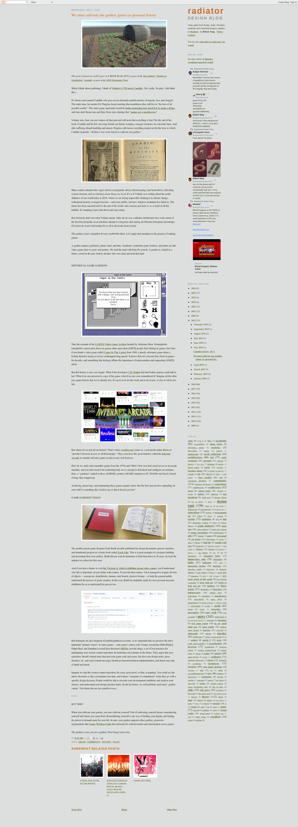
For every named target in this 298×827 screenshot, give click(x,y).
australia (207, 460)
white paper (200, 716)
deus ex (208, 506)
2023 (193, 302)
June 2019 (199, 342)
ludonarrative (194, 592)
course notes (204, 490)
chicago (209, 474)
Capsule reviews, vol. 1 (204, 351)
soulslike (191, 680)
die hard (219, 506)
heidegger (200, 546)
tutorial (215, 703)
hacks (197, 542)
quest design (193, 657)
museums (215, 609)
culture (201, 494)
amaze (82, 742)
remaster (223, 660)
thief (190, 700)
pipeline (222, 633)
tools (190, 703)
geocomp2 (222, 535)
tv (226, 703)
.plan (190, 440)
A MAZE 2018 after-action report (90, 782)
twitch (193, 706)
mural (202, 609)
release (210, 660)
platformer (198, 636)
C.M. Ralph (133, 372)
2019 (193, 320)
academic (221, 441)
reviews (192, 667)
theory (206, 697)
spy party (220, 680)
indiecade (206, 562)
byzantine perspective (216, 471)
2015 (193, 398)
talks (116, 742)
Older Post (172, 809)
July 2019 (198, 338)
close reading (205, 477)
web (189, 716)
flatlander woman (200, 522)
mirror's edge (221, 602)
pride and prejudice (196, 643)
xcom (190, 720)
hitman (211, 549)
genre (209, 535)
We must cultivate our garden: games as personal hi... (207, 357)
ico (214, 552)
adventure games (196, 447)
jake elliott (201, 572)
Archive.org (127, 450)
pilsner (208, 633)
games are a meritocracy (143, 112)
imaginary (192, 556)
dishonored (192, 509)
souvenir (201, 680)
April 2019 (199, 364)
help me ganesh (214, 546)
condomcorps (198, 487)
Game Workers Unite (100, 724)
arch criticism (212, 454)
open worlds (208, 626)
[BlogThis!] (88, 738)
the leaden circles (220, 693)
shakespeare (192, 677)
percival (220, 630)
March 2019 (200, 369)
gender (201, 536)
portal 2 (207, 640)
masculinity (199, 599)
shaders (220, 673)
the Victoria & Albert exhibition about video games (130, 568)
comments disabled (197, 480)
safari (220, 670)
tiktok (209, 700)
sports (210, 680)
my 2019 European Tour (115, 80)
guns (190, 542)
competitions (220, 484)
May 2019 (199, 347)
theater (194, 696)
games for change (219, 529)
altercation (192, 450)
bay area (200, 464)
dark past (206, 497)
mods (217, 606)
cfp (198, 474)
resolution (196, 663)
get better (196, 539)
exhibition (206, 519)
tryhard (205, 703)
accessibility (199, 444)
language (194, 576)
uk (208, 707)
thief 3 (200, 700)
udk (202, 707)
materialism (193, 602)
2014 (193, 402)
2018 (193, 384)
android (219, 451)
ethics (199, 516)
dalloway (214, 494)
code (221, 477)
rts (211, 670)
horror (190, 552)
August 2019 (200, 333)
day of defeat (197, 501)
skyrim (220, 676)
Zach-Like (123, 552)
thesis (220, 696)
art (212, 457)
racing (204, 657)
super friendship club (198, 686)
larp (204, 576)
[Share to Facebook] (94, 738)
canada (191, 474)
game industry (206, 526)
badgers (191, 464)
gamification (218, 532)
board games (193, 467)
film (225, 519)
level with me (206, 582)
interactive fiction (196, 566)
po (226, 637)
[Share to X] (91, 738)
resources (213, 663)
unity (223, 707)
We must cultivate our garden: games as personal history (113, 14)
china (217, 474)
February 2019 (201, 374)
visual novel (205, 713)
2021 (193, 311)
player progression (213, 636)
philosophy (193, 633)
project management (207, 650)
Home (124, 809)
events (191, 519)
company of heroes (203, 484)
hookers (221, 549)
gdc (190, 536)
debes (210, 501)
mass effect (216, 599)
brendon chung (195, 470)
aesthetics (215, 447)
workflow (215, 717)
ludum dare (216, 592)
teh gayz (205, 690)
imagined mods (212, 555)
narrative (193, 612)
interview (211, 569)
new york (211, 612)
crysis (190, 494)
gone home (211, 539)
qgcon (198, 653)
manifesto (206, 596)
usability (205, 710)
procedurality (215, 643)
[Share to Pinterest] (97, 738)
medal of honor (207, 602)
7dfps (209, 440)
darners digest (220, 497)
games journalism (199, 532)
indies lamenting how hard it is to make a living (150, 108)
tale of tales (217, 686)
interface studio (195, 569)
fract (215, 522)
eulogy (209, 516)
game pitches (202, 529)
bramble (220, 467)
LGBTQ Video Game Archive (111, 344)
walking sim (219, 713)
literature (217, 589)
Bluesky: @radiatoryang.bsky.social (200, 60)
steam (202, 683)
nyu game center (200, 623)
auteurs (220, 460)
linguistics (205, 589)
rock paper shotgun (212, 666)
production (209, 646)
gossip (221, 539)
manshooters (220, 596)
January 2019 (200, 378)
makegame (192, 596)
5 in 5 (200, 440)
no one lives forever (195, 620)
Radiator (195, 31)
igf (222, 552)
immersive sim (196, 559)
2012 (193, 412)
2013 (193, 407)
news (201, 616)
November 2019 (201, 324)
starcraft (191, 683)
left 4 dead (214, 576)
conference (214, 487)
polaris (194, 640)
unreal (196, 710)
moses (190, 609)
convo (190, 490)
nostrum (210, 620)
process (192, 647)
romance (191, 670)
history (106, 742)
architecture (195, 457)
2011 (193, 416)
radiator (216, 657)
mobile (207, 606)
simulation (206, 676)
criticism (220, 491)
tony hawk (219, 700)
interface (217, 566)
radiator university (196, 660)
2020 (193, 315)
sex (209, 673)
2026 (193, 288)
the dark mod (204, 693)
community (93, 742)
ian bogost (203, 552)
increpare (217, 559)
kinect (212, 572)
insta (221, 562)
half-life (207, 542)
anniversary (193, 454)
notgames (222, 620)
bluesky (221, 464)
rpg (201, 670)
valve (215, 710)
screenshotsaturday (196, 673)
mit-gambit (196, 606)
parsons (206, 630)
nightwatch (219, 616)
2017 (193, 389)
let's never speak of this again (207, 577)
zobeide (198, 720)
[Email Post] (101, 738)
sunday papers (217, 683)
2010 (193, 421)
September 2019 (202, 329)
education (193, 512)
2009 (193, 425)
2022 (193, 306)
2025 (193, 293)
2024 (193, 297)
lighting (210, 585)
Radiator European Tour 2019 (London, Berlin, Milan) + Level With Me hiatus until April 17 (117, 788)
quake (206, 653)
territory (220, 690)
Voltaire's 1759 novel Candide (127, 88)
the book (191, 693)
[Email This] (85, 738)
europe (220, 516)
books (207, 467)
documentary (206, 509)
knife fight (222, 572)
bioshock (211, 464)
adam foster (216, 444)
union (215, 707)
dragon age (219, 509)
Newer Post (76, 809)
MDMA (124, 648)
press (219, 640)
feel (217, 519)
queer (217, 653)
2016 (193, 393)
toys (197, 703)
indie (191, 562)
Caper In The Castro (115, 352)
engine (208, 512)
